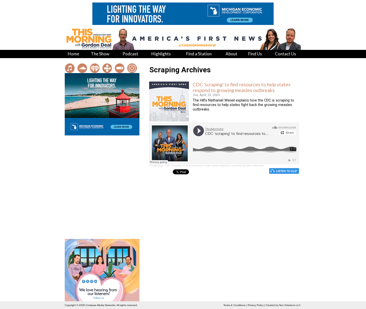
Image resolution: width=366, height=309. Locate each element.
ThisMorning (156, 165)
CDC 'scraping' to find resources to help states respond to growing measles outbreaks (242, 87)
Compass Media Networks (100, 305)
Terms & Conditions (234, 305)
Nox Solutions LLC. (290, 305)
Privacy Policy (255, 305)
